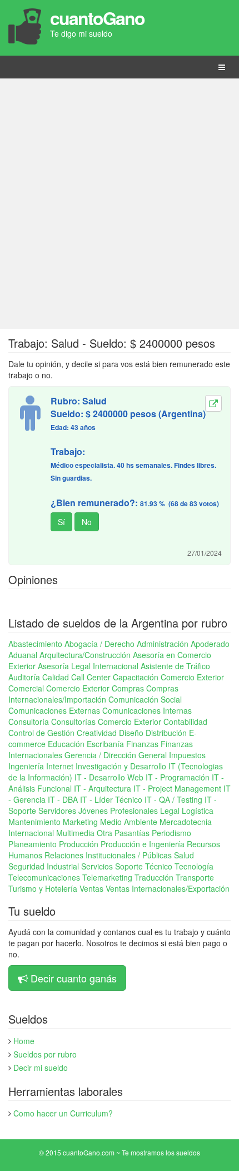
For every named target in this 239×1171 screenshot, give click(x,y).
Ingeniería (26, 766)
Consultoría (28, 721)
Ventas (91, 888)
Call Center (91, 677)
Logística (197, 810)
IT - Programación (178, 777)
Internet (59, 766)
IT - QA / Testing (173, 799)
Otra (104, 832)
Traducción (154, 877)
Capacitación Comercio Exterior (168, 677)
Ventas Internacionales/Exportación (168, 888)
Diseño (131, 732)
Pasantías (132, 832)
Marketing (80, 821)
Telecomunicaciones (44, 877)
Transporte (195, 877)
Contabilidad (185, 721)
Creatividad (97, 732)
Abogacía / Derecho (99, 643)
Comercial (26, 688)
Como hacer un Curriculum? (63, 1113)
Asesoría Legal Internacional (88, 665)
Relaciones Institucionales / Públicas (108, 855)
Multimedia (75, 832)
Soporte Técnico (143, 866)
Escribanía (105, 743)
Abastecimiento (35, 643)
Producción (78, 843)
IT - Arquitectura (102, 788)
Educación (66, 743)
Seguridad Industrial (43, 866)
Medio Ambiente (128, 821)
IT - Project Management (177, 788)
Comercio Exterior (77, 688)
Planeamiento (32, 843)
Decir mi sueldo (40, 1067)
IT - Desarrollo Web (108, 777)
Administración (162, 643)
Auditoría (24, 677)
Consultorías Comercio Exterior (106, 721)
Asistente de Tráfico (175, 665)
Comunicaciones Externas (54, 710)
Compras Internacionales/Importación (93, 694)
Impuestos (187, 754)
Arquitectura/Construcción (85, 654)
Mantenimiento (34, 821)
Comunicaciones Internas (147, 710)
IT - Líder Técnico (111, 799)
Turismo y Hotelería (42, 888)
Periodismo (171, 832)
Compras (128, 688)
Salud (184, 855)
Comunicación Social (145, 699)
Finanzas (142, 743)
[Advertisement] (119, 203)
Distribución (166, 732)
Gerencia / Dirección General (115, 754)
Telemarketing (107, 877)
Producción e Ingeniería (143, 843)
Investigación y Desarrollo (121, 766)
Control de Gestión (41, 732)
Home (23, 1040)
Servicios (97, 866)
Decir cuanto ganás (74, 978)
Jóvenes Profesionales (118, 810)
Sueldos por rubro (45, 1054)
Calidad (55, 677)
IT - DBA (63, 799)
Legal (170, 810)
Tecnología (194, 866)
